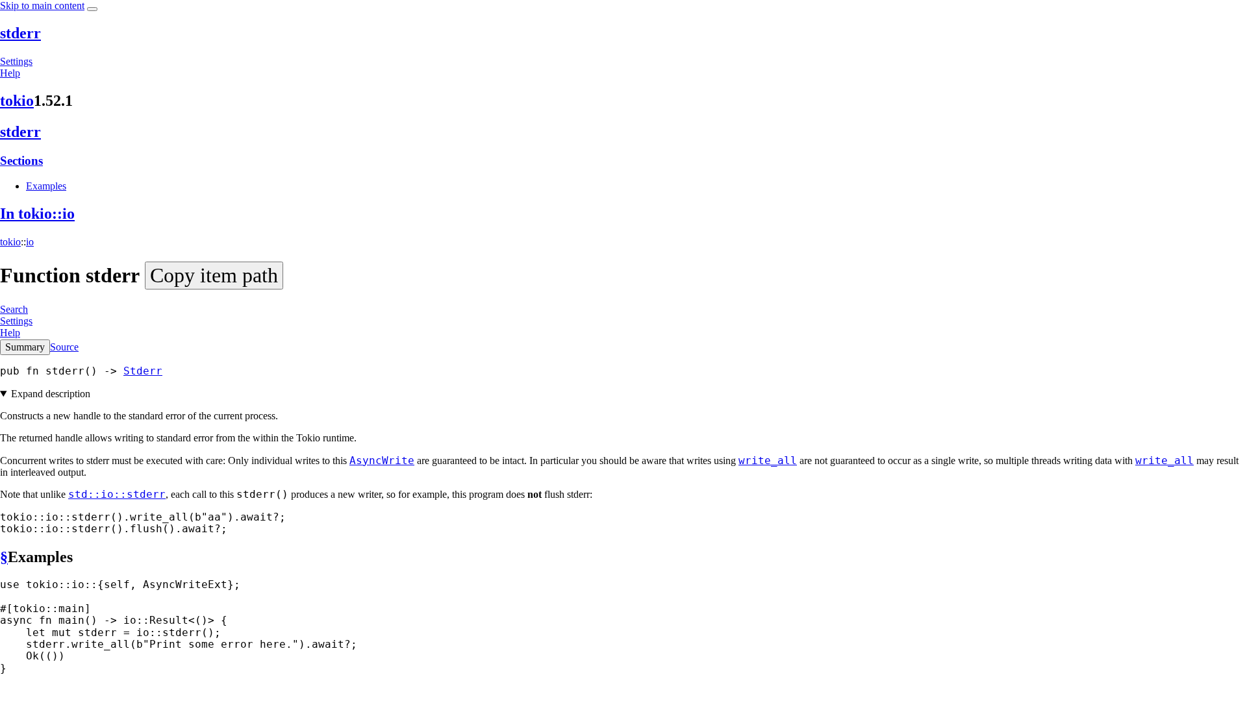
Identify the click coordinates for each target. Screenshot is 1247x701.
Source (64, 346)
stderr (20, 33)
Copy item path (214, 275)
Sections (21, 160)
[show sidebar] (92, 9)
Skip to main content (42, 5)
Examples (46, 185)
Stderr (142, 371)
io (30, 241)
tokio (17, 100)
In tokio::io (37, 213)
